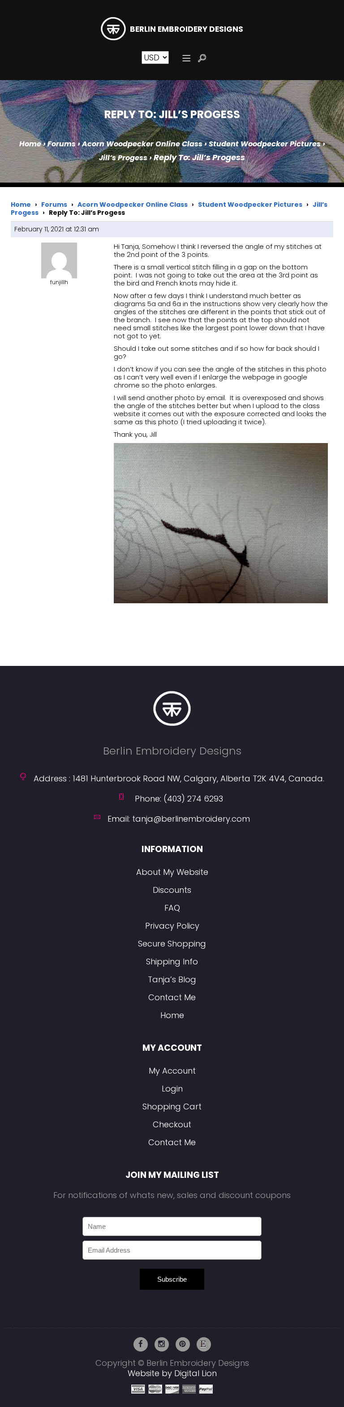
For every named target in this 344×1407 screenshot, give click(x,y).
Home (30, 144)
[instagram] (162, 1344)
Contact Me (172, 997)
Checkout (172, 1124)
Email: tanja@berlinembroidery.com (179, 818)
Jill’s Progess (123, 158)
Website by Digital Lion (172, 1373)
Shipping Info (172, 961)
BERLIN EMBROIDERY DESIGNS (186, 29)
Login (172, 1088)
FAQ (172, 907)
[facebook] (140, 1344)
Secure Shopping (172, 943)
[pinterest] (183, 1344)
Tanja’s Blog (172, 979)
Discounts (172, 889)
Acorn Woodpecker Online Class (142, 144)
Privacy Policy (172, 925)
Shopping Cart (172, 1106)
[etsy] (204, 1344)
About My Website (172, 872)
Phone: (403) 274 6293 (179, 798)
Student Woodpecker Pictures (265, 144)
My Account (172, 1070)
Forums (61, 144)
